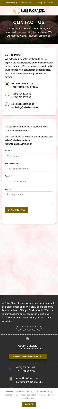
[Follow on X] (29, 328)
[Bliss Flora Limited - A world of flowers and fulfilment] (29, 10)
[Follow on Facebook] (18, 328)
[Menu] (3, 10)
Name (7, 151)
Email (7, 176)
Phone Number (11, 163)
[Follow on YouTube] (39, 328)
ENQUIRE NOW (16, 210)
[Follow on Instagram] (24, 328)
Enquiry (8, 189)
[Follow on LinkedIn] (34, 328)
